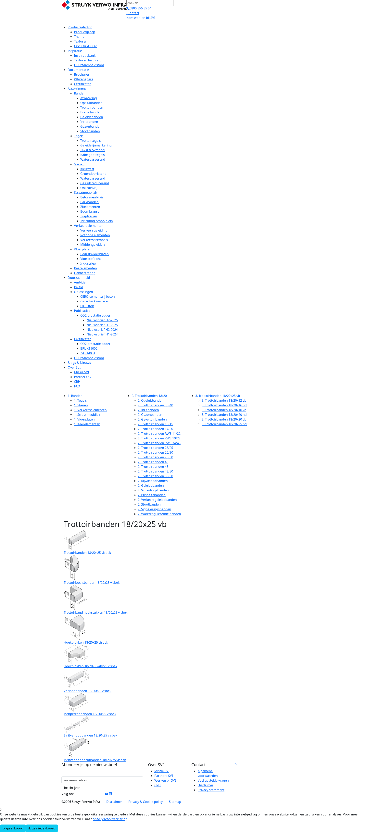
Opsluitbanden (91, 103)
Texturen (80, 41)
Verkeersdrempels (94, 240)
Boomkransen (90, 211)
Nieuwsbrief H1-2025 (102, 325)
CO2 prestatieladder (95, 315)
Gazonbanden (90, 126)
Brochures (82, 74)
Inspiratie (75, 51)
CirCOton (87, 306)
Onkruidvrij (88, 188)
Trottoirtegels (90, 140)
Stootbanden (90, 131)
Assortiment (77, 88)
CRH (77, 381)
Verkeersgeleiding (93, 230)
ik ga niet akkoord (41, 828)
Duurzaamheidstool (89, 65)
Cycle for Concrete (94, 301)
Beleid (78, 287)
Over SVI (74, 367)
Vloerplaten (82, 249)
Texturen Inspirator (88, 60)
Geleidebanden (91, 117)
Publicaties (82, 311)
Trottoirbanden (91, 107)
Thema (79, 36)
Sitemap (175, 802)
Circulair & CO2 (85, 46)
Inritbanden (89, 122)
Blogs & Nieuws (79, 362)
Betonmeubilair (91, 197)
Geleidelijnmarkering (96, 145)
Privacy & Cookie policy (145, 802)
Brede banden (90, 112)
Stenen (79, 164)
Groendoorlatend (93, 173)
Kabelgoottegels (92, 155)
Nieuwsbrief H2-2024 (102, 329)
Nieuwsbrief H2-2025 (102, 320)
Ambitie (79, 282)
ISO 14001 (87, 353)
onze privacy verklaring (110, 819)
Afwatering (88, 98)
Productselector (80, 27)
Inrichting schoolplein (96, 221)
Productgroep (84, 32)
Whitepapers (83, 79)
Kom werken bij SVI (140, 18)
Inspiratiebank (85, 55)
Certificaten (82, 84)
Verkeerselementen (88, 225)
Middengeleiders (93, 244)
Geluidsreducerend (94, 183)
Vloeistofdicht (90, 259)
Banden (79, 93)
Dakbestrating (84, 273)
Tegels (78, 136)
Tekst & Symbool (92, 150)
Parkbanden (89, 202)
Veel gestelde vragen (213, 780)
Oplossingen (83, 292)
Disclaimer (205, 785)
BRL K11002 (88, 348)
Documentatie (78, 70)
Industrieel (88, 263)
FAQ (77, 386)
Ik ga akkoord (13, 828)
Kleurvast (87, 169)
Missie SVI (81, 372)
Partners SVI (83, 377)
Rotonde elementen (95, 235)
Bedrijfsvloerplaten (94, 254)
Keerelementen (85, 268)
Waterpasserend (92, 159)
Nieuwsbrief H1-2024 (102, 334)
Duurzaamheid (79, 277)
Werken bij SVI (165, 780)
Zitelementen (90, 207)
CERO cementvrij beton (97, 296)
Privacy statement (211, 790)
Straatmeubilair (85, 192)
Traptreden (88, 216)
